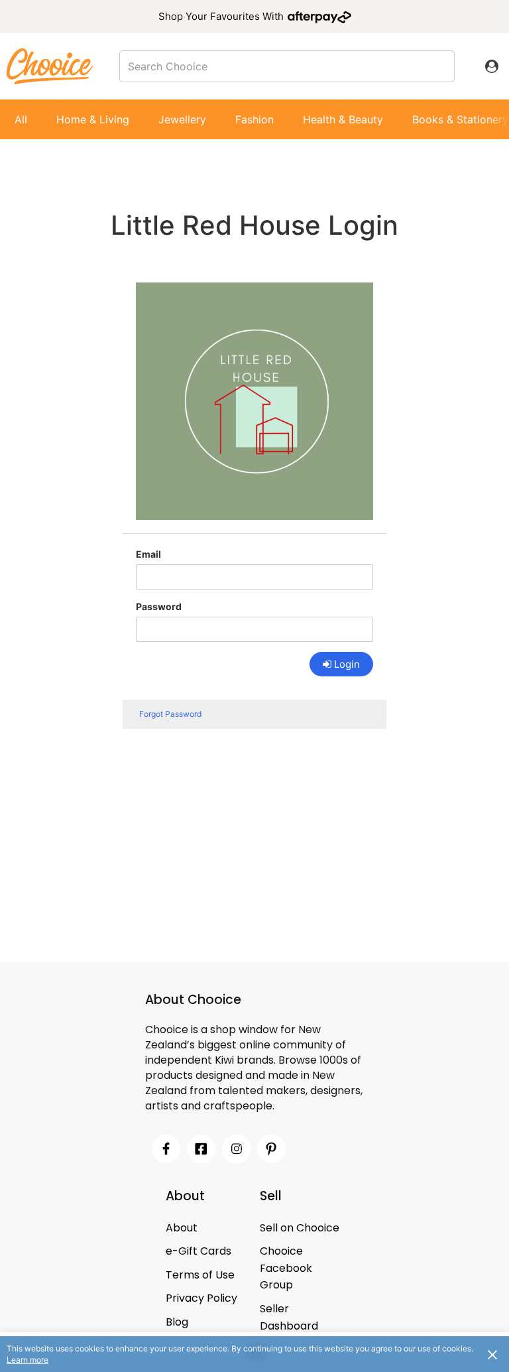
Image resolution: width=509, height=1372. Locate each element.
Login (347, 664)
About (182, 1227)
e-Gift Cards (198, 1251)
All (21, 119)
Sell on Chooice (299, 1227)
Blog (177, 1322)
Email (148, 554)
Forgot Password (170, 714)
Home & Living (92, 119)
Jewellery (182, 119)
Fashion (254, 119)
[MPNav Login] (491, 66)
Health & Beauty (343, 119)
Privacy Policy (201, 1298)
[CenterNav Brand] (49, 66)
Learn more (27, 1360)
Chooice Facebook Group (286, 1267)
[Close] (492, 1354)
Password (159, 606)
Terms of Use (200, 1274)
